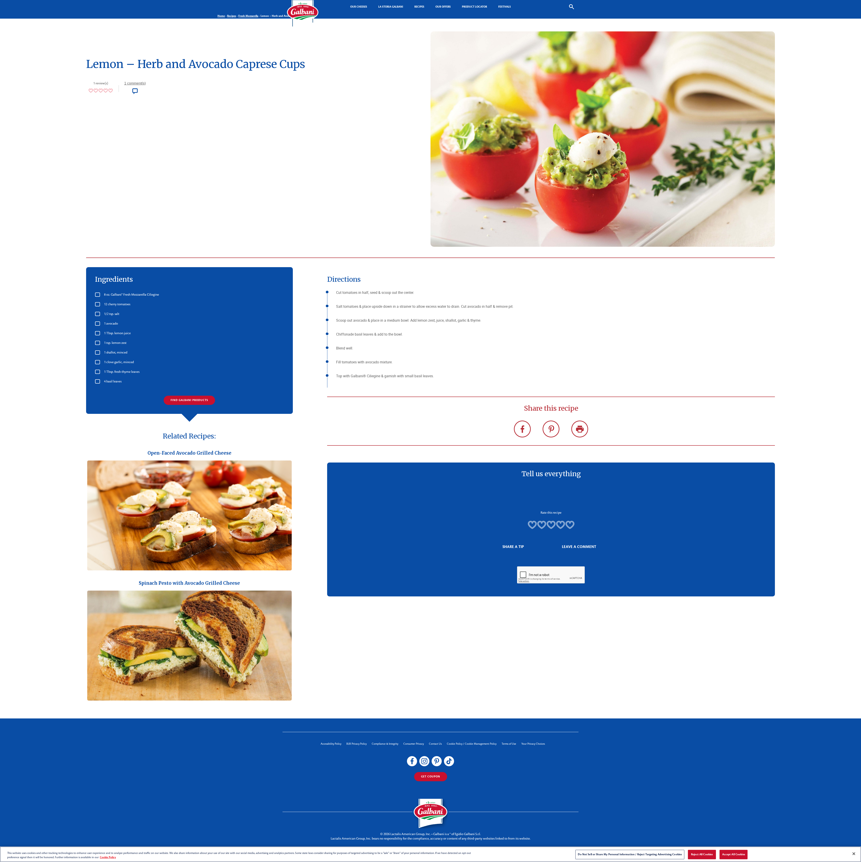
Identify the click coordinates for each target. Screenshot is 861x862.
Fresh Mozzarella (248, 16)
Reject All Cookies (702, 854)
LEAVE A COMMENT (579, 546)
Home (221, 16)
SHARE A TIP (513, 546)
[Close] (854, 854)
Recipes (419, 7)
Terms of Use (509, 744)
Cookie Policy (108, 857)
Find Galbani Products (189, 400)
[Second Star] (541, 524)
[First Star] (532, 524)
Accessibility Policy (331, 744)
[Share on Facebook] (522, 429)
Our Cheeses (358, 7)
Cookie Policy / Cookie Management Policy (471, 744)
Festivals (504, 7)
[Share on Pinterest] (551, 429)
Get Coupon (430, 776)
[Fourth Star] (560, 524)
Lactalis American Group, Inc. (410, 834)
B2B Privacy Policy (356, 744)
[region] (430, 854)
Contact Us (435, 744)
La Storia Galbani (390, 7)
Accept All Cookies (733, 854)
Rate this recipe (551, 513)
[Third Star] (551, 524)
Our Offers (443, 7)
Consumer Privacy (413, 744)
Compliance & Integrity (385, 744)
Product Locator (474, 7)
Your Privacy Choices (533, 744)
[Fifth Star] (570, 524)
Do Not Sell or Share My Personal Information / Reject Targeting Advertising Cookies (630, 854)
